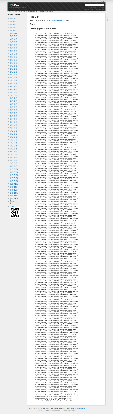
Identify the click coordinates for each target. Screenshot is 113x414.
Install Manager (92, 7)
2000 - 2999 (13, 20)
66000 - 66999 (13, 116)
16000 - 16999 (13, 41)
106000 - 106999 (14, 177)
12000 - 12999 (13, 35)
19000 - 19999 (13, 45)
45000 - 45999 (13, 85)
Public (20, 11)
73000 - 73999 (13, 127)
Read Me (25, 11)
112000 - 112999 (14, 186)
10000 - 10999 (13, 32)
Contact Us (14, 201)
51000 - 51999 (13, 94)
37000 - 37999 (13, 73)
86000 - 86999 (13, 147)
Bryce (103, 9)
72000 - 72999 (13, 125)
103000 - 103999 (14, 172)
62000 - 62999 (13, 110)
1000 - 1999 (13, 18)
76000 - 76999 (13, 132)
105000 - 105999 (14, 175)
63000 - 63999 (13, 112)
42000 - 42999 (13, 80)
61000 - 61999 (13, 109)
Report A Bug (14, 203)
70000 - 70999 (13, 122)
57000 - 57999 (13, 103)
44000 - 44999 (13, 83)
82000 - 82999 (13, 141)
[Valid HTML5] (56, 410)
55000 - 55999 (13, 100)
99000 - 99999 (13, 166)
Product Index (31, 11)
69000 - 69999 (13, 121)
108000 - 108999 (14, 180)
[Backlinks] (107, 17)
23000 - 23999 (13, 51)
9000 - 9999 (13, 30)
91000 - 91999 (13, 154)
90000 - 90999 (13, 153)
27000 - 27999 (13, 57)
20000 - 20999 (13, 47)
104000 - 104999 (14, 174)
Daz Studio (87, 9)
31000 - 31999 (13, 63)
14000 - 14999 (13, 38)
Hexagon (98, 9)
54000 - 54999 (13, 98)
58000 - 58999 (13, 104)
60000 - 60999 (13, 107)
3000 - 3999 (13, 21)
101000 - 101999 (14, 169)
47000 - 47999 (13, 88)
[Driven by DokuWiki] (71, 410)
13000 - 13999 (13, 36)
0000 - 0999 (13, 17)
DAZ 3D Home (14, 198)
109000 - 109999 (14, 181)
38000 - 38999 (13, 74)
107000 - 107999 (14, 178)
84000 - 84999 (13, 144)
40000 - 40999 (13, 77)
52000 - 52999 (13, 95)
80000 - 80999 (13, 137)
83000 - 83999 (13, 142)
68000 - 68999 (13, 119)
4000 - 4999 (13, 23)
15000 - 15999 (13, 39)
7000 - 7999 (13, 27)
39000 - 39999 (13, 76)
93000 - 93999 (13, 157)
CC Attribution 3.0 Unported (78, 408)
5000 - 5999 (13, 24)
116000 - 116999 (14, 192)
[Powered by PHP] (49, 410)
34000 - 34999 (13, 68)
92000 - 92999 (13, 156)
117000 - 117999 (14, 193)
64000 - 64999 (13, 113)
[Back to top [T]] (107, 20)
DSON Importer (100, 7)
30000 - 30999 (13, 62)
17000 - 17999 (13, 42)
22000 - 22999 (13, 50)
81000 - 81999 (13, 139)
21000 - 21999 (13, 48)
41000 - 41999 (13, 79)
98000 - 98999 (13, 165)
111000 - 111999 (14, 184)
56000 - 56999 (13, 101)
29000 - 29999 (13, 60)
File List (51, 11)
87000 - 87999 (13, 148)
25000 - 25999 (13, 54)
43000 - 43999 (13, 82)
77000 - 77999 (13, 133)
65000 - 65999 (13, 115)
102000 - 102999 (14, 171)
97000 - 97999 (13, 163)
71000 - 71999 (13, 124)
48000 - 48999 (13, 89)
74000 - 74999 (13, 128)
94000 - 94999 (13, 159)
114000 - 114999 (14, 189)
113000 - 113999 (14, 187)
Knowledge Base (15, 200)
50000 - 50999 (13, 92)
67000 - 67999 (13, 118)
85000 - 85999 (13, 145)
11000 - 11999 (13, 33)
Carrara (93, 9)
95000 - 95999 (13, 160)
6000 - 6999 (13, 26)
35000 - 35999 (13, 70)
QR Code (12, 206)
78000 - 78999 (13, 135)
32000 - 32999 (13, 65)
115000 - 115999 (14, 190)
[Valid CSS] (63, 410)
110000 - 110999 (14, 183)
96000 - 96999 (13, 162)
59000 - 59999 (13, 106)
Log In (104, 1)
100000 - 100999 (14, 168)
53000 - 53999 (13, 97)
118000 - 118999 (14, 195)
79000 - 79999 (13, 136)
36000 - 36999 (13, 71)
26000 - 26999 (13, 56)
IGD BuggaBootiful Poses (42, 11)
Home (16, 11)
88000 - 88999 (13, 150)
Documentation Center (17, 7)
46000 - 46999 (13, 86)
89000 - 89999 (13, 151)
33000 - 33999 (13, 67)
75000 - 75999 (13, 130)
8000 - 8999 (13, 29)
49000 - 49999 (13, 91)
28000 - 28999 (13, 59)
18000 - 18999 (13, 44)
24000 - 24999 (13, 53)
